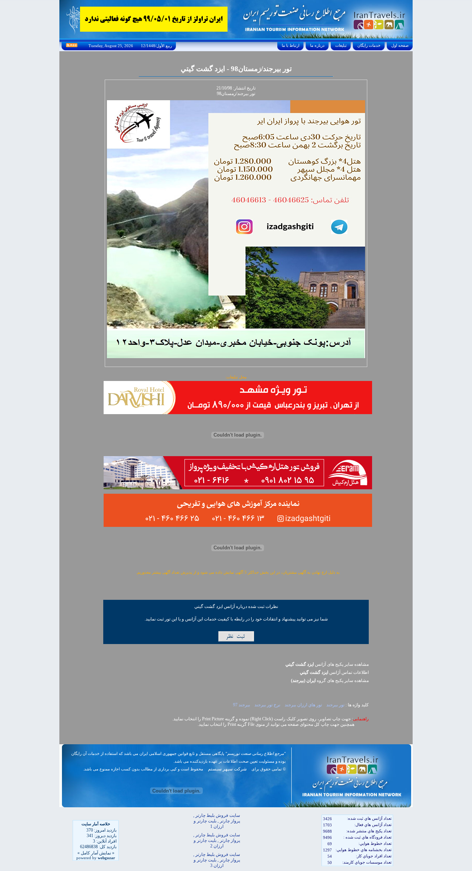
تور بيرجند (334, 704)
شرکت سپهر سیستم (227, 769)
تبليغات (341, 45)
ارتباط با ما (291, 45)
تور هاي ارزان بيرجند (303, 704)
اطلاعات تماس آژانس (334, 672)
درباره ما (317, 45)
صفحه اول (400, 45)
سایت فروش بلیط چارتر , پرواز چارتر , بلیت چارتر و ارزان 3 (216, 860)
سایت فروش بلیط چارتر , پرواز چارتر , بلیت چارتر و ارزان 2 (216, 840)
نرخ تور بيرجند (266, 704)
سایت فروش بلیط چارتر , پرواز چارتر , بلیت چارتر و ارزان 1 (216, 821)
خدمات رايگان (369, 45)
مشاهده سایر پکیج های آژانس (327, 664)
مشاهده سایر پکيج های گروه (330, 680)
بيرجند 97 (241, 704)
